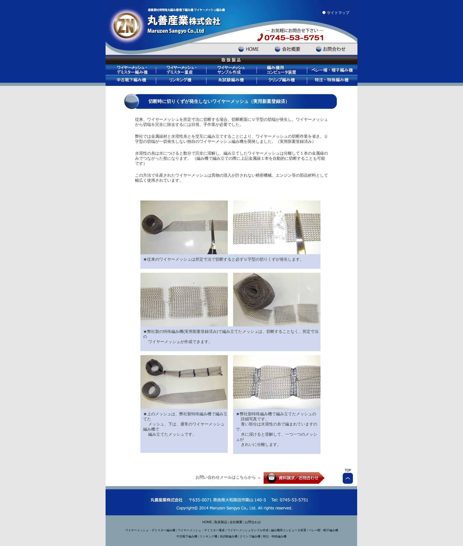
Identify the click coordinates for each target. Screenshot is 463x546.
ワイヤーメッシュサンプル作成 (232, 69)
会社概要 (236, 522)
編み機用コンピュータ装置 (282, 69)
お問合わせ (253, 522)
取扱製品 (220, 522)
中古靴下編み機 (131, 80)
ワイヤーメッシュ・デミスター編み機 (131, 69)
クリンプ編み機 (282, 80)
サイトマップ (338, 12)
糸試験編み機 (232, 80)
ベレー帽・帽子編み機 (332, 69)
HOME (207, 522)
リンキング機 (181, 80)
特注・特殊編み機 (332, 80)
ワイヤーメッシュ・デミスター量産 (181, 69)
